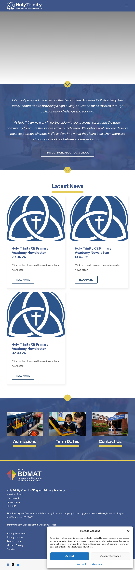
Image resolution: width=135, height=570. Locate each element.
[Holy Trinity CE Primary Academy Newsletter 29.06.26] (36, 218)
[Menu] (126, 5)
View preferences (110, 556)
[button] (128, 531)
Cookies (80, 564)
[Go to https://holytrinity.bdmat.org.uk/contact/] (110, 429)
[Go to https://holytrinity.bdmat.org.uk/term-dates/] (67, 429)
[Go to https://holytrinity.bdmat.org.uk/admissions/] (25, 429)
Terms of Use (14, 541)
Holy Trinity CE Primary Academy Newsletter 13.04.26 (93, 252)
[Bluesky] (18, 564)
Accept (69, 556)
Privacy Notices (15, 537)
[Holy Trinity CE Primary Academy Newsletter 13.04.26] (99, 218)
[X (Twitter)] (13, 564)
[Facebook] (8, 564)
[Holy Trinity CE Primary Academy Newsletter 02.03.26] (36, 314)
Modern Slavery (15, 545)
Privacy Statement (93, 564)
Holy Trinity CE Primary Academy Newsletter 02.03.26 (30, 348)
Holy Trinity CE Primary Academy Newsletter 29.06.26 (30, 252)
